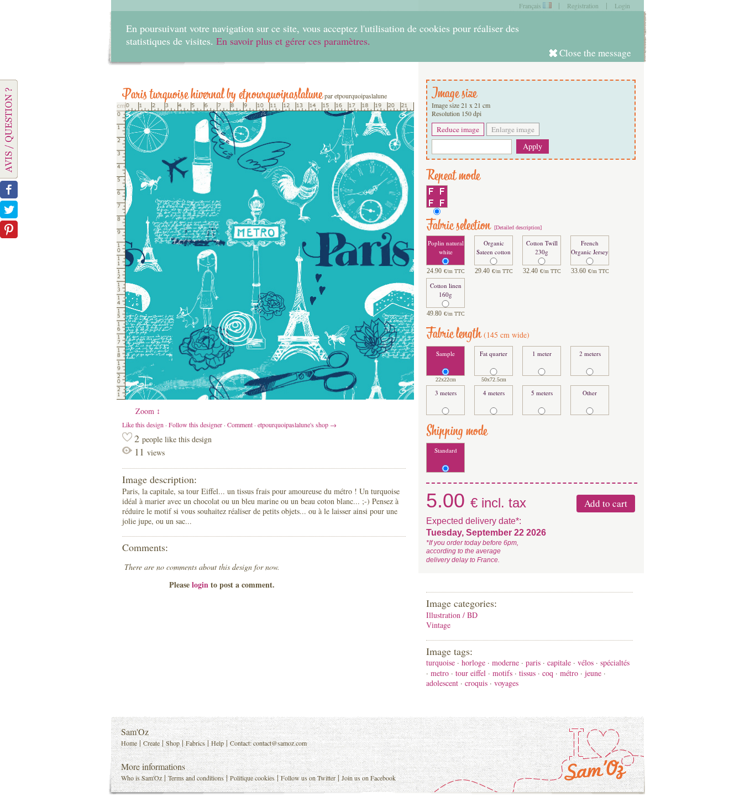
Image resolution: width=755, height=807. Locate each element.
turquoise (440, 662)
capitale (559, 662)
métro (569, 673)
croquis (476, 683)
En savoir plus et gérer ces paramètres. (293, 41)
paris (533, 662)
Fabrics (195, 742)
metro (440, 673)
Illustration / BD (452, 615)
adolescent (442, 683)
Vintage (438, 625)
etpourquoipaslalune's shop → (297, 424)
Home (129, 742)
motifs (502, 673)
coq (547, 673)
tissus (527, 673)
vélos (586, 662)
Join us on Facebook (369, 777)
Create (151, 742)
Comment (240, 424)
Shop (173, 742)
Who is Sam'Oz (141, 777)
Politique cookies (252, 777)
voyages (506, 683)
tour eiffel (470, 673)
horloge (473, 662)
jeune (593, 673)
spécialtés (615, 662)
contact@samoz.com (280, 742)
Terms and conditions (196, 777)
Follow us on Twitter (308, 777)
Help (217, 742)
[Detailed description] (517, 227)
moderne (505, 662)
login (200, 584)
